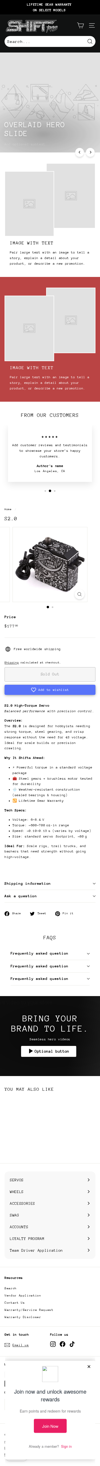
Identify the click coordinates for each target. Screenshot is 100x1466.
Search (11, 1288)
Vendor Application (23, 1295)
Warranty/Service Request (29, 1310)
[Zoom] (80, 594)
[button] (50, 690)
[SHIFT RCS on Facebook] (62, 1344)
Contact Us (15, 1302)
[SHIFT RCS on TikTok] (72, 1344)
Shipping (12, 662)
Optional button (52, 1051)
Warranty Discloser (23, 1317)
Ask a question (21, 896)
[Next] (90, 152)
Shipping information (28, 883)
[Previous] (79, 152)
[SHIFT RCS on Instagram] (53, 1344)
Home (8, 509)
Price (10, 617)
